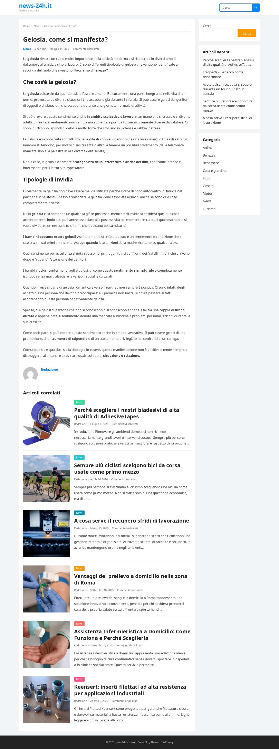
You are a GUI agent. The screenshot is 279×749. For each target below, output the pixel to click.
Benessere (211, 163)
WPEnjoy (168, 742)
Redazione (39, 49)
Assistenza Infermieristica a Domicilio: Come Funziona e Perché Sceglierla (132, 635)
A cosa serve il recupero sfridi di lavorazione (131, 520)
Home (26, 26)
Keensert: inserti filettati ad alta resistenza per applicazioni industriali (130, 690)
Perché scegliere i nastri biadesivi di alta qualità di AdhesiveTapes (126, 413)
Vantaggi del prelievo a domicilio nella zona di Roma (130, 579)
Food (207, 178)
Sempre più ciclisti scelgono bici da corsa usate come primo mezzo (127, 468)
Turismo (209, 209)
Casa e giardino (215, 170)
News (37, 26)
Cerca (207, 26)
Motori (208, 193)
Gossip (208, 186)
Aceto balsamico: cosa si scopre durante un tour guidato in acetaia (227, 89)
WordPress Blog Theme (145, 742)
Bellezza (209, 155)
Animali (208, 147)
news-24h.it (35, 5)
